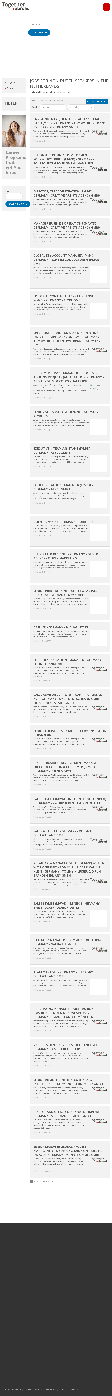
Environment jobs (9, 1319)
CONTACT (28, 1389)
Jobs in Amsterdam (77, 1231)
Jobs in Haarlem (75, 1271)
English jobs (96, 1234)
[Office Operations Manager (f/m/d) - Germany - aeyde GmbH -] (98, 509)
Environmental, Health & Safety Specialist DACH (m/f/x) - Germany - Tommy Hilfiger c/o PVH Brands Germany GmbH (69, 123)
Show (7, 191)
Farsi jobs (96, 1331)
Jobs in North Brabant (55, 1242)
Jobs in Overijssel (54, 1262)
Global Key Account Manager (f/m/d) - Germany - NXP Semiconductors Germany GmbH (67, 259)
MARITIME (28, 1276)
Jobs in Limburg (53, 1250)
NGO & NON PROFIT (32, 1280)
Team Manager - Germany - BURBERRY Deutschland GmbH (63, 974)
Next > (46, 1181)
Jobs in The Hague (76, 1239)
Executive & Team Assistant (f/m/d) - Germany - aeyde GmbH (62, 450)
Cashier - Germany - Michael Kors (60, 627)
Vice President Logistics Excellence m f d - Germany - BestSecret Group (67, 1047)
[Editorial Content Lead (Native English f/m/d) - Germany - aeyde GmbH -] (98, 320)
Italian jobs (96, 1258)
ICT (86, 47)
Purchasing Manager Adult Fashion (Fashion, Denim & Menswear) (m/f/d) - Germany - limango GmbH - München (63, 1013)
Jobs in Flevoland (54, 1278)
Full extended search (98, 35)
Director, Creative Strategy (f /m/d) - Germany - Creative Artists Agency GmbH (66, 193)
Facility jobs (6, 1322)
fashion (10, 88)
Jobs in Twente (53, 1282)
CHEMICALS (29, 1257)
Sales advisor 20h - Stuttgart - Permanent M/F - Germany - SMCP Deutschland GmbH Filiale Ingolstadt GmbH (68, 698)
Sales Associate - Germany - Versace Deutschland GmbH (62, 833)
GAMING (27, 1238)
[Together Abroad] (15, 11)
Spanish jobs (97, 1262)
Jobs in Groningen (54, 1266)
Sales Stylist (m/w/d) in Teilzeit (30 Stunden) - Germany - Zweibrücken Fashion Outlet (69, 801)
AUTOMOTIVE (29, 1292)
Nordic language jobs (100, 1277)
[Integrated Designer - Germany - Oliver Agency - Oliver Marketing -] (98, 578)
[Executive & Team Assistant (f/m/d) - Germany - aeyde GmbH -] (98, 472)
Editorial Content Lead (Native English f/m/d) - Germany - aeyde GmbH (66, 298)
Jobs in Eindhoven (76, 1247)
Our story (6, 1366)
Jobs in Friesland (53, 1270)
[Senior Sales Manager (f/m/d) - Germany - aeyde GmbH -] (98, 435)
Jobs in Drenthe (53, 1274)
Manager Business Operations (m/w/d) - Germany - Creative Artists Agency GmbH (66, 225)
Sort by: (35, 107)
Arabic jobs (96, 1311)
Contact (5, 1374)
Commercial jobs (9, 1249)
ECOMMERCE (29, 1311)
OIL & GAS (28, 1234)
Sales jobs (6, 1345)
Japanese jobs (98, 1307)
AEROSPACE (29, 1307)
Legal (9, 51)
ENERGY (27, 1253)
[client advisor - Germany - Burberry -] (98, 541)
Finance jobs (7, 1260)
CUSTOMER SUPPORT (69, 43)
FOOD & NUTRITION (32, 1265)
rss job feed (58, 100)
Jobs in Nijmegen (76, 1279)
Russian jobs (97, 1250)
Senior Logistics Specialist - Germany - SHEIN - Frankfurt (69, 733)
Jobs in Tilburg (75, 1287)
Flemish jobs (97, 1246)
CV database (35, 1370)
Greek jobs (96, 1327)
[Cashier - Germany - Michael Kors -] (98, 647)
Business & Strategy (43, 43)
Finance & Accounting (44, 47)
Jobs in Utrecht (53, 1246)
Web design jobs (9, 1349)
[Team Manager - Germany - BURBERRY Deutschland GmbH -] (98, 996)
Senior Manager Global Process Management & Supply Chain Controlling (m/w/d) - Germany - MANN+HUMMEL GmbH (68, 1150)
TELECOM (28, 1242)
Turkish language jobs (101, 1319)
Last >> (54, 1181)
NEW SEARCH (45, 100)
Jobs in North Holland (55, 1238)
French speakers (93, 1369)
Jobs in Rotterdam (76, 1235)
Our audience (7, 1370)
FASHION (28, 1300)
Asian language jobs (100, 1281)
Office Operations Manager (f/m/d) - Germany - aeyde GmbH (63, 487)
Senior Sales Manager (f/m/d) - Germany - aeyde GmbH (66, 414)
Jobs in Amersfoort (77, 1263)
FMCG (26, 1303)
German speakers (93, 1373)
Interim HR (62, 1366)
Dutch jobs (96, 1303)
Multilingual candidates (39, 1374)
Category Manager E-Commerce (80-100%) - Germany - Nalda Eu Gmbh (67, 942)
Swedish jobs (97, 1254)
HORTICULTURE (30, 1261)
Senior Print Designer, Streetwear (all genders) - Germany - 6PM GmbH (65, 593)
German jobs (97, 1238)
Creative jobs (7, 1286)
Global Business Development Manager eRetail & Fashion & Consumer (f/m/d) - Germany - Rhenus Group (65, 767)
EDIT (34, 100)
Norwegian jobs (98, 1335)
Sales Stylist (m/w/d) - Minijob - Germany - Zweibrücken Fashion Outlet (67, 905)
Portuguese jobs (98, 1266)
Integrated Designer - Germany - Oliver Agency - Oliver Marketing (65, 556)
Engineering (91, 43)
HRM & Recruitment (69, 47)
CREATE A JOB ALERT (97, 101)
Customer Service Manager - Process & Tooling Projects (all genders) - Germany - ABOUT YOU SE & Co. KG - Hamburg (68, 377)
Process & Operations (97, 51)
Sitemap (38, 1389)
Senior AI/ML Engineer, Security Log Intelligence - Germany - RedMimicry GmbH (68, 1082)
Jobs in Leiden (75, 1259)
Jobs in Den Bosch (76, 1267)
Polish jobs (96, 1315)
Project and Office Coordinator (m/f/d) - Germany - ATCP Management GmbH (67, 1114)
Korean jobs (97, 1323)
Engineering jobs (9, 1341)
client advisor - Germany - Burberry (63, 522)
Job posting (34, 1366)
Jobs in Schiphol (75, 1255)
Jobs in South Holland (55, 1234)
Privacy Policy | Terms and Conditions (61, 1389)
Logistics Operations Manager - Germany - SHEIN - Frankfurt (68, 662)
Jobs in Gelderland (54, 1258)
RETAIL (27, 1296)
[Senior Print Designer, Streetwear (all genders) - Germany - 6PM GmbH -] (98, 614)
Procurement (92, 55)
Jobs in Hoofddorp (76, 1251)
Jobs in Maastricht (76, 1275)
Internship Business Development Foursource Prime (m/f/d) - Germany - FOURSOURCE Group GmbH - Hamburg (63, 159)
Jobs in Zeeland (53, 1254)
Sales (8, 59)
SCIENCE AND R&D (40, 59)
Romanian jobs (98, 1292)
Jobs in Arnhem (75, 1283)
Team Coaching (64, 1377)
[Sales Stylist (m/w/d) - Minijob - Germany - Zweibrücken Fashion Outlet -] (98, 927)
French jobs (96, 1242)
